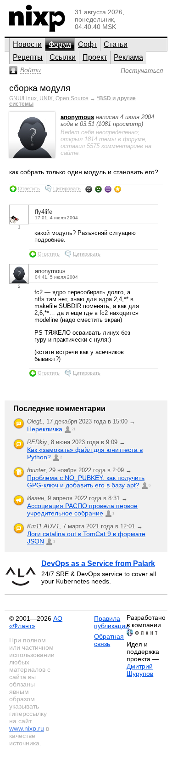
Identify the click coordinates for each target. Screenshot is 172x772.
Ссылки (63, 57)
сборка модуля (39, 88)
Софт (87, 44)
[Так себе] (98, 189)
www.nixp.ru (26, 728)
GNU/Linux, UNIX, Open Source (49, 98)
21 (73, 429)
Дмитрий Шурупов (140, 670)
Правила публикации (111, 622)
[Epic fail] (88, 189)
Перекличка (44, 429)
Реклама (128, 57)
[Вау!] (117, 189)
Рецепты (28, 57)
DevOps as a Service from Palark (98, 563)
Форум (60, 44)
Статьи (116, 44)
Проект (95, 57)
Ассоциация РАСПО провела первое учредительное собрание (82, 509)
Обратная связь (109, 640)
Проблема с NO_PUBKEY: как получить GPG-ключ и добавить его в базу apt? (85, 481)
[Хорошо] (108, 189)
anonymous (77, 117)
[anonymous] (32, 155)
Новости (27, 44)
